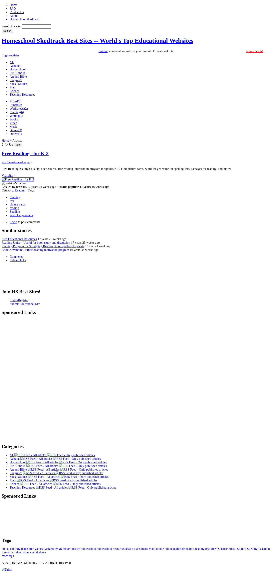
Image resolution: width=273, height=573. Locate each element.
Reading (20, 190)
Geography (51, 548)
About (14, 15)
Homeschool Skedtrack (24, 19)
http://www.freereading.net (16, 162)
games (39, 548)
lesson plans (132, 548)
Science (223, 548)
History (75, 548)
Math (152, 548)
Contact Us (17, 12)
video (18, 552)
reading (14, 208)
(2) (15, 101)
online (160, 548)
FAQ (13, 8)
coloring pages (19, 548)
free (12, 200)
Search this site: (12, 26)
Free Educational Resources (19, 239)
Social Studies (237, 548)
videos (27, 552)
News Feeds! (254, 51)
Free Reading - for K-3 (25, 153)
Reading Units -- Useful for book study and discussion (36, 242)
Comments (16, 256)
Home (13, 5)
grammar (64, 548)
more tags (8, 556)
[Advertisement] (136, 278)
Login (13, 222)
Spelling (15, 211)
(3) (16, 115)
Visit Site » (8, 175)
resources (211, 548)
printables (188, 548)
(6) (17, 112)
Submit (103, 51)
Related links (18, 260)
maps (144, 548)
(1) (16, 133)
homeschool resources (111, 548)
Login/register (10, 55)
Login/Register (19, 300)
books (5, 548)
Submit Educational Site (25, 304)
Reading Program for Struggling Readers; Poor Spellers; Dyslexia (43, 246)
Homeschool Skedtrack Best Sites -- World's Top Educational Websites (97, 40)
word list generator (21, 215)
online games (173, 548)
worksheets (39, 552)
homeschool (88, 548)
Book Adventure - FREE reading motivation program (35, 249)
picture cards (18, 204)
